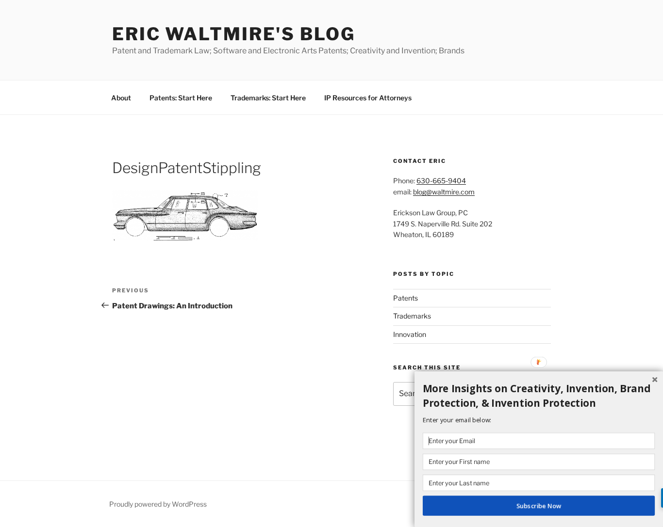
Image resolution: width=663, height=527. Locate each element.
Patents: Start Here (180, 98)
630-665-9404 (441, 180)
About (121, 98)
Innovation (409, 334)
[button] (539, 396)
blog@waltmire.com (444, 192)
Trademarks (412, 316)
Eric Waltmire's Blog (233, 34)
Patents (405, 298)
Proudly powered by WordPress (158, 504)
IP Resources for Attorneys (368, 98)
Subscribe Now (538, 505)
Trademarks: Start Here (268, 98)
